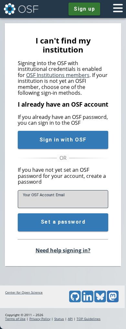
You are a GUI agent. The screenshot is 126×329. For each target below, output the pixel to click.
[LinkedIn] (87, 301)
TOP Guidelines (88, 318)
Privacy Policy (39, 318)
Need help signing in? (63, 250)
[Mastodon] (113, 301)
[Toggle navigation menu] (118, 9)
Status (59, 318)
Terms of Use (15, 318)
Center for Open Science (24, 292)
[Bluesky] (100, 301)
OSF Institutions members (57, 75)
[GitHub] (75, 301)
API (70, 318)
